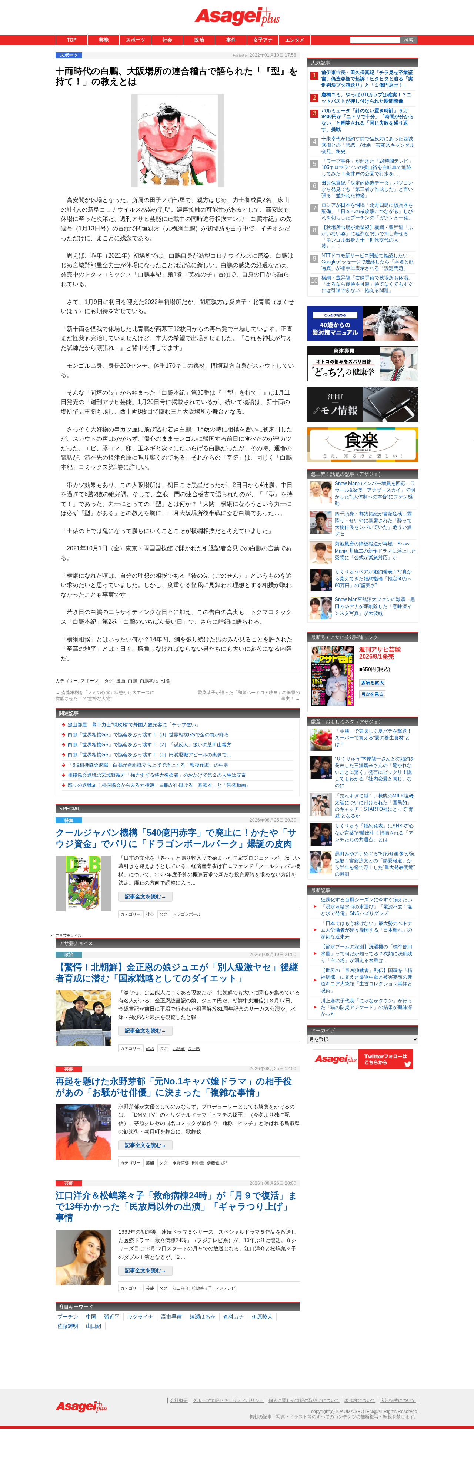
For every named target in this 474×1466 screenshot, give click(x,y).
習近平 (112, 1317)
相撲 (165, 680)
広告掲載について (398, 1400)
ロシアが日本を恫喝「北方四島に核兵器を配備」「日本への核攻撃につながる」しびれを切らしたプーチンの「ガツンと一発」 (367, 211)
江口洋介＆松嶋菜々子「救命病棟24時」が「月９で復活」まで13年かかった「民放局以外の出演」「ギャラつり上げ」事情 (176, 1206)
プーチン (67, 1317)
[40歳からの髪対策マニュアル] (362, 340)
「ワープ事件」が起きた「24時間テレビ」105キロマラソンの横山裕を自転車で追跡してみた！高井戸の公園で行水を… (367, 167)
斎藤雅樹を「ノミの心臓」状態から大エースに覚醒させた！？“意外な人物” (105, 695)
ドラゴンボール (187, 914)
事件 (231, 40)
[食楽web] (362, 461)
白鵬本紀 (149, 680)
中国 (91, 1317)
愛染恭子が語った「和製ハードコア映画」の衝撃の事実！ (249, 695)
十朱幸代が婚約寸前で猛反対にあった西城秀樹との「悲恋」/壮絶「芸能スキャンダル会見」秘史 (367, 145)
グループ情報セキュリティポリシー (228, 1400)
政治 (199, 40)
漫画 (120, 680)
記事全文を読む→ (145, 896)
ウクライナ (140, 1317)
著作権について (359, 1400)
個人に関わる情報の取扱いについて (304, 1400)
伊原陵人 (262, 1317)
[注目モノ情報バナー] (362, 420)
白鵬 (132, 680)
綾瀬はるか (203, 1317)
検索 (408, 40)
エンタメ (294, 40)
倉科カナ (233, 1317)
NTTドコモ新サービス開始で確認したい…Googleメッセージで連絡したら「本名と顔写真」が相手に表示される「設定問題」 (367, 262)
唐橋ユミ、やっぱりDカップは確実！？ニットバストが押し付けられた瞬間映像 (366, 98)
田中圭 (198, 1163)
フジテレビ (225, 1288)
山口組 (93, 1326)
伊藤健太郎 (217, 1163)
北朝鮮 (179, 1048)
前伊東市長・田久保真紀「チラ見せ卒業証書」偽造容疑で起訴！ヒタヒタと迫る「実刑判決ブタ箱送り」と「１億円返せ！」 (367, 79)
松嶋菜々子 (202, 1288)
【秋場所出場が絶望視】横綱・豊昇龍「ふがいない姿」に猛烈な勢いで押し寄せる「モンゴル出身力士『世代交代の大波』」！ (367, 237)
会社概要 (179, 1400)
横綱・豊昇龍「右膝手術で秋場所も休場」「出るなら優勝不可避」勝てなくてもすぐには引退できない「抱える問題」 (367, 284)
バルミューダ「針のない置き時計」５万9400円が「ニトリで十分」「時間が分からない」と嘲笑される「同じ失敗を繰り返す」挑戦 (367, 120)
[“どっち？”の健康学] (362, 380)
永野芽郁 (181, 1163)
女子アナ (263, 40)
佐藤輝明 (67, 1326)
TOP (72, 40)
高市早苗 (171, 1317)
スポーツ (135, 40)
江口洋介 (181, 1288)
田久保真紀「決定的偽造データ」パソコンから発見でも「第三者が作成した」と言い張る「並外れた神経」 (367, 189)
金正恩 (194, 1048)
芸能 (104, 40)
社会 (167, 40)
